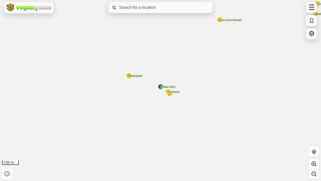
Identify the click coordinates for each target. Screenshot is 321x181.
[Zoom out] (314, 174)
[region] (160, 90)
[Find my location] (314, 152)
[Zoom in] (314, 164)
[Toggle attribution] (7, 174)
